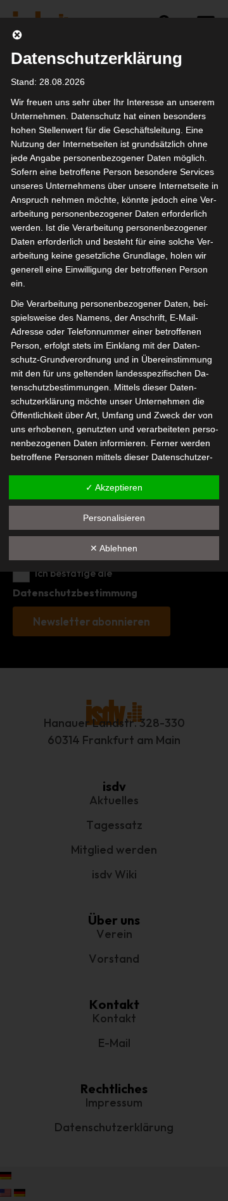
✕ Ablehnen (113, 548)
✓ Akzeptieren (114, 487)
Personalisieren (114, 518)
